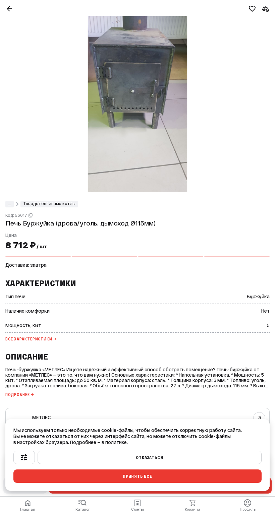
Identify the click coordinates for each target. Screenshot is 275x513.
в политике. (115, 442)
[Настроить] (24, 457)
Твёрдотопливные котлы (49, 203)
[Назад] (9, 8)
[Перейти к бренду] (259, 418)
